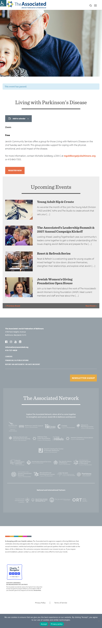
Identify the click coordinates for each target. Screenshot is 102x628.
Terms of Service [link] (60, 602)
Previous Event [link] (12, 305)
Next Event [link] (91, 305)
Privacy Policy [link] (40, 602)
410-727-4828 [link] (11, 350)
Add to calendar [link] (19, 118)
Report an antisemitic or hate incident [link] (22, 364)
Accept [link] (44, 624)
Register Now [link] (15, 170)
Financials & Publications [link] (17, 360)
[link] (3, 3)
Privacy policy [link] (57, 624)
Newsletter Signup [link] (83, 378)
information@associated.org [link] (16, 347)
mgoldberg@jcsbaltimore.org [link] (80, 155)
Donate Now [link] (37, 590)
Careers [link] (8, 356)
